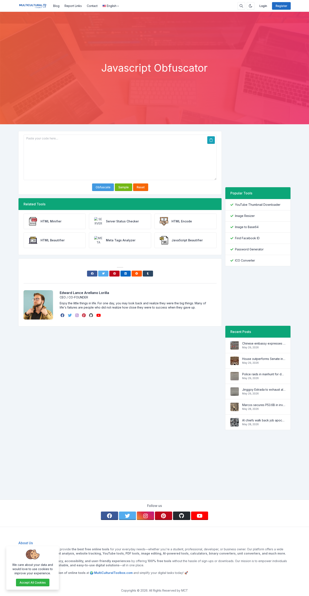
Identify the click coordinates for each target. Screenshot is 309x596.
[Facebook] (92, 274)
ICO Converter (245, 260)
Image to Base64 (247, 227)
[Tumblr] (148, 274)
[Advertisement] (154, 50)
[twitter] (70, 315)
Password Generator (249, 249)
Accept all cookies (33, 582)
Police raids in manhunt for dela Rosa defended (263, 374)
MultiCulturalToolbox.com (113, 573)
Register (281, 6)
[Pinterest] (114, 274)
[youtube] (98, 315)
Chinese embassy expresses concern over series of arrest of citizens (263, 343)
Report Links (73, 6)
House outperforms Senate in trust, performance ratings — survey (263, 359)
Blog (56, 6)
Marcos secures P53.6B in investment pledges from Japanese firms (263, 405)
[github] (91, 315)
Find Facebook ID (247, 238)
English (111, 6)
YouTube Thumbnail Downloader (257, 204)
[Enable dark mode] (250, 6)
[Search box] (241, 6)
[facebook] (63, 315)
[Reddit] (137, 274)
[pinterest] (84, 315)
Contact (92, 6)
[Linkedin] (125, 274)
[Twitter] (103, 274)
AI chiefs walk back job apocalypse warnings (263, 420)
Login (263, 6)
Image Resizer (245, 216)
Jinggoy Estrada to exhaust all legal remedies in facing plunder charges (263, 389)
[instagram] (77, 315)
